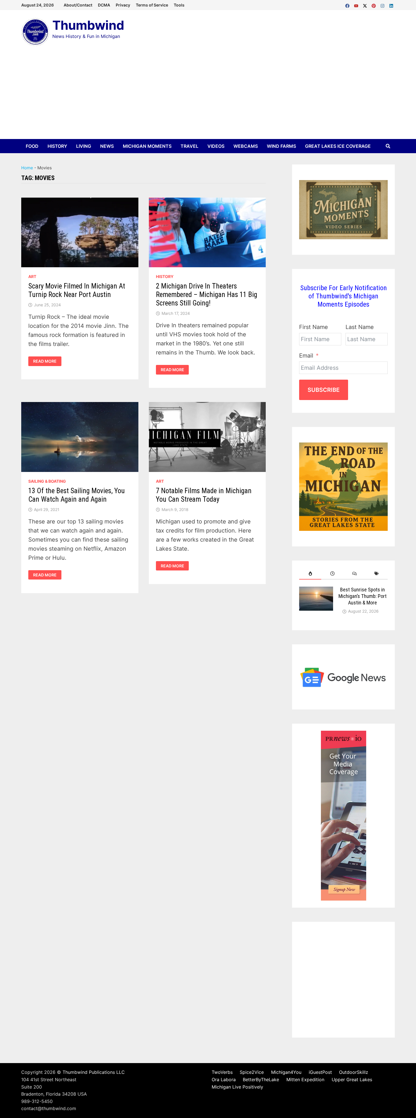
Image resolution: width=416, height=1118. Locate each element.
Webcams (245, 146)
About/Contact (78, 5)
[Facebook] (348, 4)
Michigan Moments (147, 146)
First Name (313, 327)
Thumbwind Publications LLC (94, 1072)
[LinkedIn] (391, 4)
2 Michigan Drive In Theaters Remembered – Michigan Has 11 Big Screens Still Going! (206, 294)
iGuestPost (320, 1072)
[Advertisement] (208, 96)
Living (83, 146)
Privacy (123, 5)
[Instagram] (383, 4)
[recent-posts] (332, 574)
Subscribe (324, 389)
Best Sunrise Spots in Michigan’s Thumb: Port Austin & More (362, 596)
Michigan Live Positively (237, 1087)
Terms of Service (152, 5)
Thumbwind (88, 25)
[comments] (355, 574)
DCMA (104, 5)
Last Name (360, 327)
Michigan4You (286, 1072)
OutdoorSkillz (353, 1072)
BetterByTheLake (261, 1079)
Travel (189, 146)
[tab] (310, 574)
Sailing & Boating (47, 481)
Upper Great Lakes (352, 1079)
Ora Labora (224, 1079)
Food (32, 146)
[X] (365, 4)
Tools (179, 5)
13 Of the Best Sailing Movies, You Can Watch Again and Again (76, 495)
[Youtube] (357, 4)
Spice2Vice (252, 1072)
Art (32, 276)
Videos (215, 146)
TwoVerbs (222, 1072)
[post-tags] (377, 574)
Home (27, 167)
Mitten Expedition (305, 1079)
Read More (45, 361)
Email (306, 355)
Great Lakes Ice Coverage (338, 146)
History (57, 146)
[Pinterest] (374, 4)
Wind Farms (281, 146)
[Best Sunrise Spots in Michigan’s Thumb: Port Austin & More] (316, 591)
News (107, 146)
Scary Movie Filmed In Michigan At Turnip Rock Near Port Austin (76, 290)
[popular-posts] (310, 574)
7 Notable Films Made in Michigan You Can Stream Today (204, 495)
